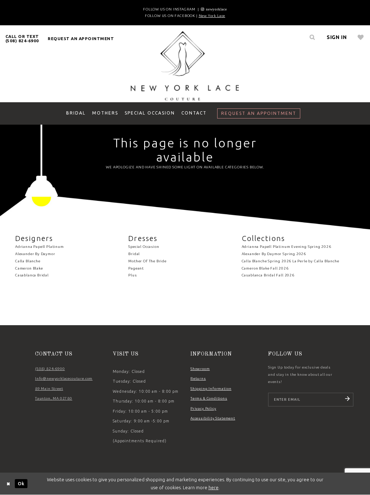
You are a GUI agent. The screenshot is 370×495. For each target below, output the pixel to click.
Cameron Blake (29, 268)
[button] (336, 37)
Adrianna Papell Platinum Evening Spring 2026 (286, 247)
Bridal (134, 254)
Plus (132, 275)
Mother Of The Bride (147, 261)
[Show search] (312, 37)
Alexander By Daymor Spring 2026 (274, 254)
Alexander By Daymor (35, 254)
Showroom (200, 369)
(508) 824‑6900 (50, 369)
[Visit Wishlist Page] (360, 37)
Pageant (136, 268)
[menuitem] (22, 38)
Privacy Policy (203, 408)
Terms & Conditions (208, 398)
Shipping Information (210, 389)
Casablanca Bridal (32, 275)
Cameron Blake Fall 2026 (265, 268)
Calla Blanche (27, 261)
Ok (21, 483)
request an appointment (81, 38)
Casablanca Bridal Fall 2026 (268, 275)
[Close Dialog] (9, 483)
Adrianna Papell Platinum (39, 247)
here (213, 487)
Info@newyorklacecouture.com (63, 378)
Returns (198, 378)
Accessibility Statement (212, 418)
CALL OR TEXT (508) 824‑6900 (22, 38)
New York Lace (212, 16)
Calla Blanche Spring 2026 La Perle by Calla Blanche (290, 261)
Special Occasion (143, 247)
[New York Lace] (185, 65)
